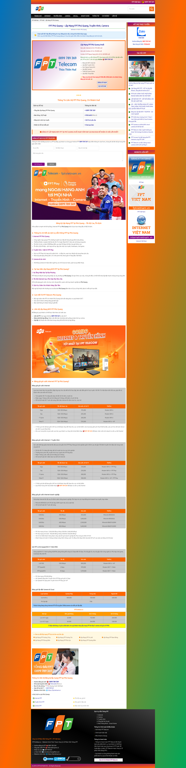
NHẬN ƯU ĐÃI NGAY (93, 398)
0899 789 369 (95, 402)
